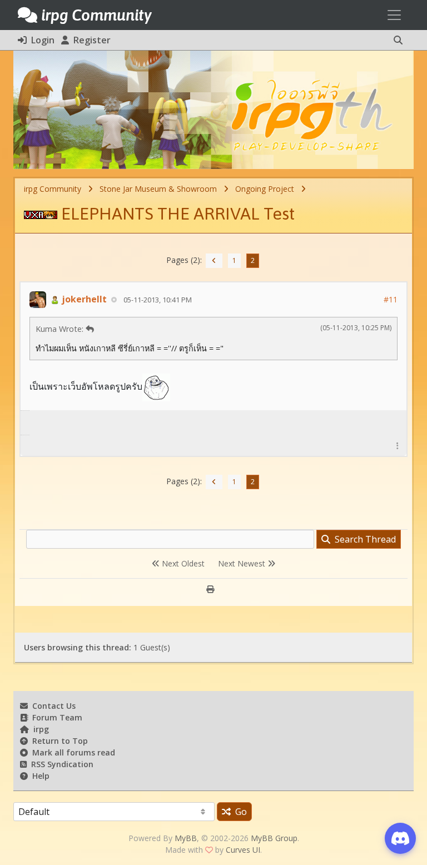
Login (40, 40)
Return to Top (58, 740)
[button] (398, 40)
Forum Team (55, 717)
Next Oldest (182, 563)
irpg (39, 729)
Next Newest (242, 563)
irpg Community (52, 188)
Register (90, 40)
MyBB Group (274, 838)
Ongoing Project (264, 188)
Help (38, 775)
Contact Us (52, 705)
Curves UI (243, 849)
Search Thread (363, 539)
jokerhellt (83, 299)
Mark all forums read (71, 752)
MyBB (186, 838)
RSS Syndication (60, 764)
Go (239, 812)
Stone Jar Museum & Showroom (158, 188)
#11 (391, 299)
